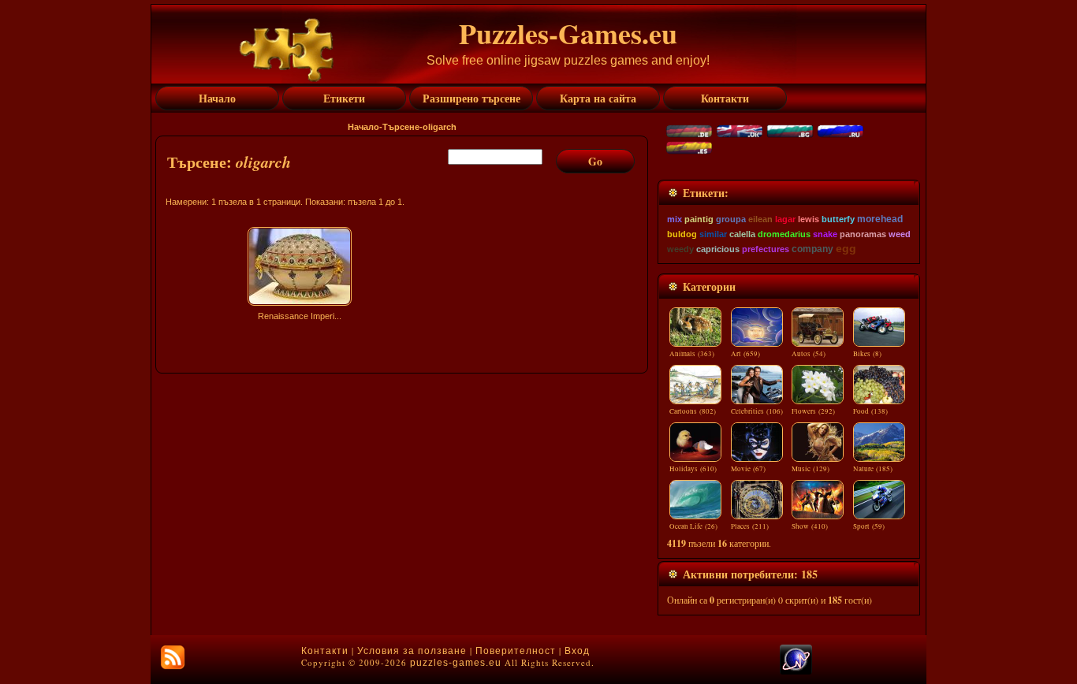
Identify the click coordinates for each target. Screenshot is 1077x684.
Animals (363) (691, 354)
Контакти (324, 650)
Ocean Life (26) (693, 526)
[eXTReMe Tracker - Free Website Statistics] (796, 671)
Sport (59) (869, 526)
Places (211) (750, 526)
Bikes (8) (867, 354)
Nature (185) (873, 469)
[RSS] (172, 657)
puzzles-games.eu (455, 662)
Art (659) (745, 354)
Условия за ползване (412, 650)
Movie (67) (748, 469)
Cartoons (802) (692, 411)
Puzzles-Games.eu (568, 33)
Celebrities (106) (757, 411)
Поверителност (515, 650)
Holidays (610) (693, 469)
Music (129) (810, 469)
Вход (577, 650)
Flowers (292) (813, 411)
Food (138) (870, 411)
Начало (363, 127)
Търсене (400, 127)
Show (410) (810, 526)
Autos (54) (808, 354)
